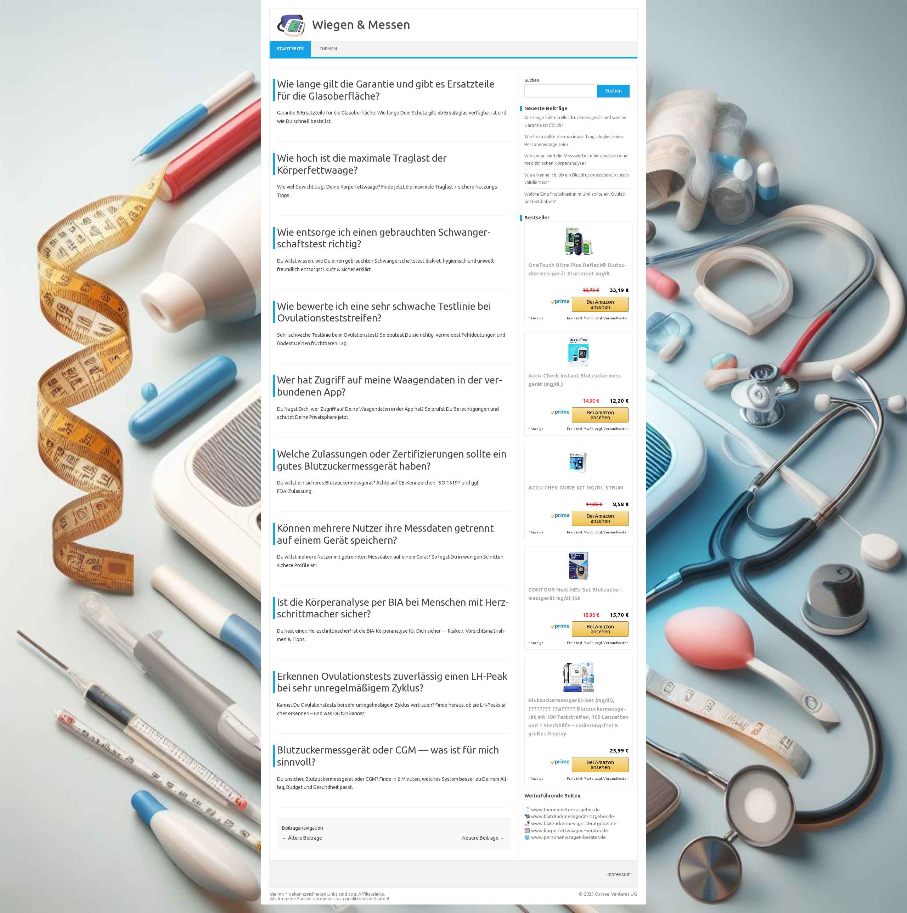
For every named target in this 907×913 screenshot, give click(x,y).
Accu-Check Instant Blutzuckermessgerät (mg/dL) (575, 380)
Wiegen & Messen (361, 24)
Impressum (619, 874)
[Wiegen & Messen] (287, 38)
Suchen (531, 80)
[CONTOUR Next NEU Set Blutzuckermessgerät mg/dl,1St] (578, 566)
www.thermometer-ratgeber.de (565, 809)
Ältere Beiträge (302, 838)
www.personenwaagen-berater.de (568, 837)
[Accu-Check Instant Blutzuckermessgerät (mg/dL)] (578, 352)
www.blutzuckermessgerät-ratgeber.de (573, 823)
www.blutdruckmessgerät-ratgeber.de (572, 816)
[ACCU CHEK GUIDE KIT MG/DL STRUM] (578, 463)
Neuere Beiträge (483, 838)
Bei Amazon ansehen (600, 304)
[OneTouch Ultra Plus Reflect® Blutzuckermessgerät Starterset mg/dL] (578, 241)
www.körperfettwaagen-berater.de (569, 830)
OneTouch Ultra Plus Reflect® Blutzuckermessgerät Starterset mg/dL (577, 269)
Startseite (290, 48)
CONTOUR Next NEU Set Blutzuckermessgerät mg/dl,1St (575, 594)
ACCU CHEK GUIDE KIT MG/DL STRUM (576, 487)
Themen (328, 48)
